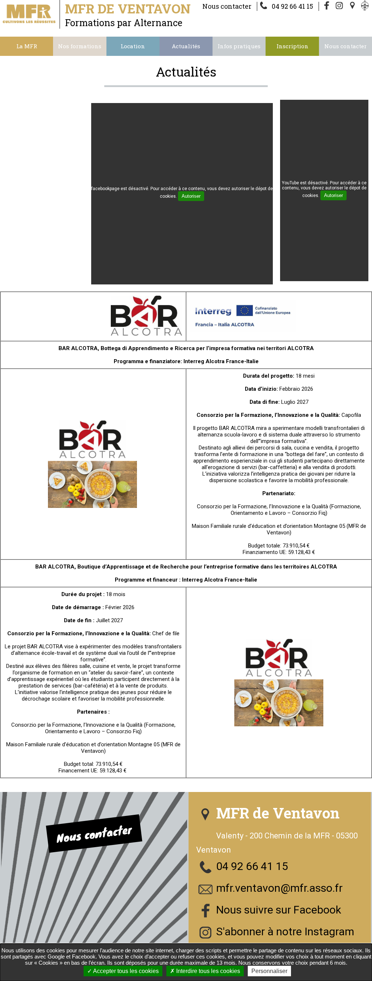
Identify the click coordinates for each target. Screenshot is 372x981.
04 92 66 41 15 (292, 6)
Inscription (292, 46)
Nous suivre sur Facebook (278, 909)
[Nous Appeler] (265, 6)
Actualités (186, 46)
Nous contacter (226, 6)
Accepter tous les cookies (125, 971)
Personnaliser (269, 971)
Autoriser (191, 196)
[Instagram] (340, 6)
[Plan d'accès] (353, 6)
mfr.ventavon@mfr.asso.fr (279, 888)
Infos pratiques (239, 46)
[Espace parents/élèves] (366, 6)
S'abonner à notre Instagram (285, 931)
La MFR (26, 46)
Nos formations (79, 46)
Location (133, 46)
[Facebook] (327, 6)
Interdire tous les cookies (207, 971)
